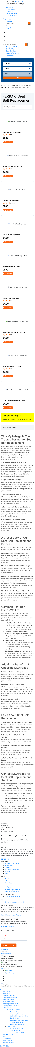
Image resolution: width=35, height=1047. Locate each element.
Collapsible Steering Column (19, 1016)
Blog (6, 873)
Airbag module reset (16, 1014)
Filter (17, 78)
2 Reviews (12, 300)
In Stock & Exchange (16, 1022)
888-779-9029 (19, 2)
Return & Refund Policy (12, 891)
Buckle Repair (14, 1018)
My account (7, 991)
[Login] (9, 26)
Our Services (9, 865)
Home (3, 85)
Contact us (9, 11)
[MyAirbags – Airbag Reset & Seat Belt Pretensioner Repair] (7, 19)
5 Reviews (12, 135)
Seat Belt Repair (11, 49)
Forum (7, 885)
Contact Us (5, 968)
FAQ (6, 881)
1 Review (12, 169)
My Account (8, 887)
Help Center (8, 879)
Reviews (7, 867)
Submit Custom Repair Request (11, 915)
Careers (7, 871)
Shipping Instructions (17, 1032)
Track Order (10, 7)
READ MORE (5, 859)
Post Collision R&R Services (16, 1010)
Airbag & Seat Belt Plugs (11, 1006)
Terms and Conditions (12, 869)
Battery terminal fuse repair (19, 1020)
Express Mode (8, 1034)
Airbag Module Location (12, 889)
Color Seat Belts (11, 51)
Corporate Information (12, 863)
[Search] (29, 23)
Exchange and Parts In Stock (15, 85)
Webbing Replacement (13, 53)
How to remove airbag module (14, 902)
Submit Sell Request (7, 926)
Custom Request (11, 15)
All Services (10, 55)
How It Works (10, 9)
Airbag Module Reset (12, 47)
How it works (11, 1026)
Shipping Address (11, 13)
